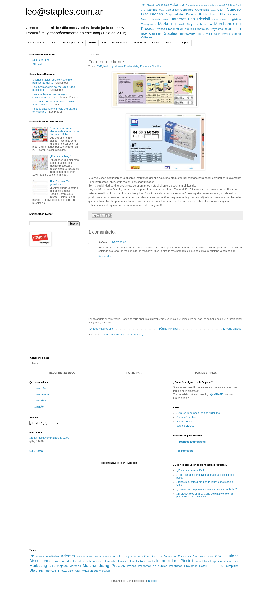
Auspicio (224, 5)
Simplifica (155, 33)
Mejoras (192, 24)
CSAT (221, 9)
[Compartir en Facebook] (106, 215)
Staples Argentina (186, 417)
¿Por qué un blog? (60, 156)
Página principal (35, 42)
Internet (179, 19)
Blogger (152, 580)
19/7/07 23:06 (118, 242)
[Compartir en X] (102, 215)
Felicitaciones (208, 14)
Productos (202, 29)
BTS (143, 10)
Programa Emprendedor (192, 441)
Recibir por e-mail (73, 42)
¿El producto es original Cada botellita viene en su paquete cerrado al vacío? (205, 495)
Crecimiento (202, 9)
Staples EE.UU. (185, 425)
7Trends (151, 5)
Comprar (184, 42)
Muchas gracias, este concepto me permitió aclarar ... (52, 81)
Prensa (160, 29)
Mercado (206, 24)
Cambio (152, 9)
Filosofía (225, 14)
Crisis (213, 10)
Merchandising (227, 24)
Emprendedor (175, 14)
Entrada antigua (232, 328)
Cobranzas (172, 9)
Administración (193, 5)
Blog (232, 5)
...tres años (40, 388)
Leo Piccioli (199, 19)
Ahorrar (205, 5)
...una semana (42, 394)
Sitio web (37, 64)
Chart (161, 10)
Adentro (177, 4)
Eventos (191, 14)
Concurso (186, 9)
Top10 (200, 33)
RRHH (236, 29)
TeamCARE (187, 33)
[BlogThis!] (98, 215)
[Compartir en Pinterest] (110, 215)
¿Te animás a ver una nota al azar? (49, 437)
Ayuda (53, 42)
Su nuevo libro (40, 60)
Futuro (144, 19)
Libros (223, 19)
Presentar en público (180, 29)
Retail (227, 29)
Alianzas (214, 5)
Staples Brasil (184, 421)
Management (148, 24)
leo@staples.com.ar (64, 12)
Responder (104, 256)
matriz (182, 24)
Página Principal (168, 328)
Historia (155, 19)
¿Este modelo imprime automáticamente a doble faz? (206, 489)
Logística (235, 19)
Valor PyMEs (222, 33)
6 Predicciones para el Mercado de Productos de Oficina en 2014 (64, 131)
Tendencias (139, 42)
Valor (209, 33)
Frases (237, 14)
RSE (144, 33)
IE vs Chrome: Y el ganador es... (60, 183)
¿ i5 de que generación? (190, 470)
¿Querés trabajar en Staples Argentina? (198, 413)
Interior (166, 19)
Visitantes (146, 37)
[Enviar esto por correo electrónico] (94, 215)
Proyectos (216, 29)
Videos (236, 33)
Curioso (234, 9)
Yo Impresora (185, 450)
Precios (148, 28)
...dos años (40, 400)
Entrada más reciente (101, 328)
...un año (39, 406)
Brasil (238, 5)
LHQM (215, 19)
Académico (162, 5)
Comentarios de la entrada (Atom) (123, 334)
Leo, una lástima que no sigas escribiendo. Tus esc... (49, 96)
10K (143, 5)
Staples (170, 33)
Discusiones (152, 14)
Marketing (167, 24)
